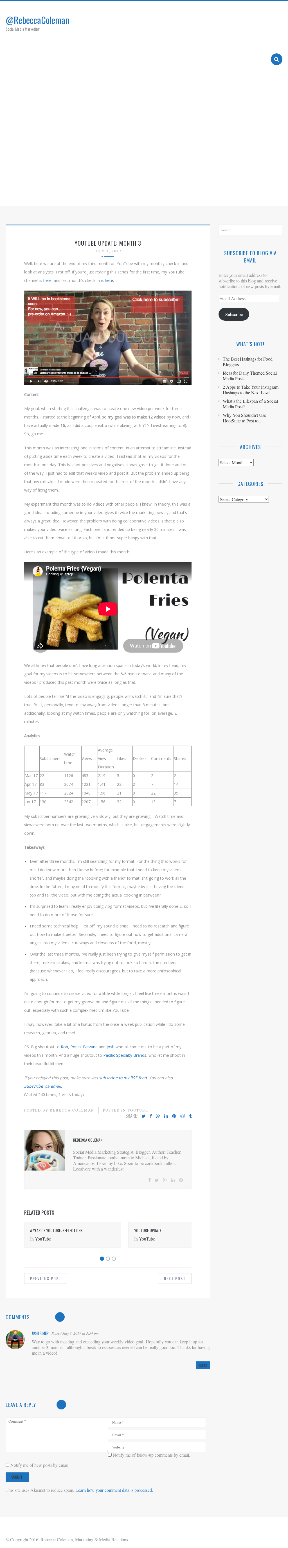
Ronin (75, 1046)
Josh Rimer (40, 1333)
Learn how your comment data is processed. (114, 1490)
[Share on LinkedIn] (166, 1116)
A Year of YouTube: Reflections (56, 1230)
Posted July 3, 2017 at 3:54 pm (74, 1333)
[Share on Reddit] (182, 1116)
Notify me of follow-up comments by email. (151, 1455)
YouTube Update (147, 1230)
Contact (252, 194)
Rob (64, 1046)
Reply (203, 1365)
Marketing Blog (187, 194)
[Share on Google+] (158, 1116)
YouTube (137, 1110)
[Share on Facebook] (151, 1116)
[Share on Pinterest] (174, 1116)
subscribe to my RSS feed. (123, 1077)
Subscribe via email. (43, 1086)
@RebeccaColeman (37, 19)
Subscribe (234, 314)
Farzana (90, 1046)
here (47, 280)
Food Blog (223, 194)
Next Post (175, 1278)
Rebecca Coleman (72, 1110)
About (154, 194)
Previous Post (45, 1278)
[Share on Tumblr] (190, 1116)
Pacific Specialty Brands (124, 1055)
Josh (110, 1046)
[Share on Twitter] (143, 1116)
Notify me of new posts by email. (39, 1465)
